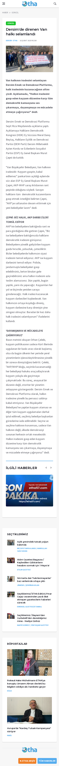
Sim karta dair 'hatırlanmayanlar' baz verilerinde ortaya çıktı (34, 580)
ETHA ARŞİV (28, 760)
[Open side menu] (3, 3)
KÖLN (9, 691)
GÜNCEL (15, 12)
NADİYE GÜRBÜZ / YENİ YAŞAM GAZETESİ (32, 625)
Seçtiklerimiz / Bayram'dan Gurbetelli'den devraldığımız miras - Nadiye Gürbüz (31, 618)
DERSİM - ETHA (11, 40)
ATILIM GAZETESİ (24, 570)
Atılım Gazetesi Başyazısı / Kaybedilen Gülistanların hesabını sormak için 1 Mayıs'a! (33, 562)
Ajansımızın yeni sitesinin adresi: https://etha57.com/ (29, 500)
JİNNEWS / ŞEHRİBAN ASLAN (28, 585)
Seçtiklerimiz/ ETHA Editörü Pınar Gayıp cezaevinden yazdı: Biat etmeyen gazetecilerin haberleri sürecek (34, 598)
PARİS (9, 735)
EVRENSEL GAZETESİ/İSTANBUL (29, 606)
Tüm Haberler (47, 760)
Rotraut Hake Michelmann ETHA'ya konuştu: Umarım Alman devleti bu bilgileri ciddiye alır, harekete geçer (26, 683)
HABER (5, 12)
